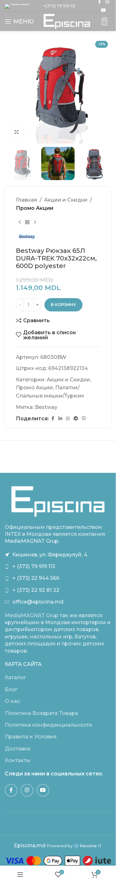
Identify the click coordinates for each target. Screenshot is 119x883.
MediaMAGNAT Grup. (32, 541)
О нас (12, 701)
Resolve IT (90, 845)
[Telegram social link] (76, 418)
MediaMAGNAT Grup (31, 615)
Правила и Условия (30, 737)
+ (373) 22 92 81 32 (35, 590)
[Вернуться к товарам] (27, 222)
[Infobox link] (104, 22)
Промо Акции (34, 208)
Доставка (17, 749)
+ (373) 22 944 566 (35, 578)
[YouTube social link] (103, 10)
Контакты (17, 760)
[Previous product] (19, 222)
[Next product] (35, 222)
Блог (11, 689)
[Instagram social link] (27, 790)
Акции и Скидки (66, 200)
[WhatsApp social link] (68, 418)
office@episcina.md (37, 602)
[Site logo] (66, 21)
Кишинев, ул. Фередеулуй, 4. (50, 555)
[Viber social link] (84, 418)
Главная (26, 200)
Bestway (46, 407)
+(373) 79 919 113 (59, 5)
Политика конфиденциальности (48, 725)
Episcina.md (29, 845)
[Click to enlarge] (17, 132)
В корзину (63, 304)
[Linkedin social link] (60, 418)
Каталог (15, 677)
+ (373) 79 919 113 (33, 566)
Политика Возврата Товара (41, 713)
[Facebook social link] (52, 418)
